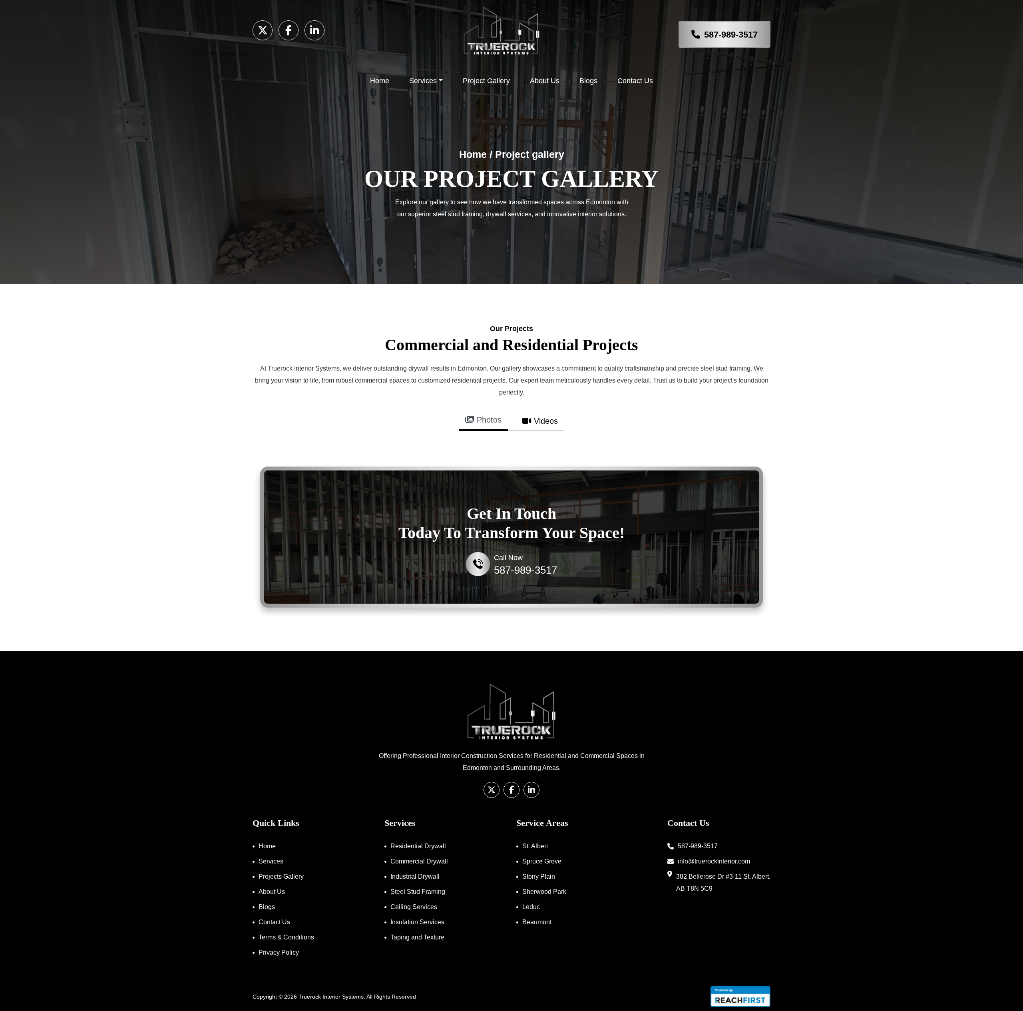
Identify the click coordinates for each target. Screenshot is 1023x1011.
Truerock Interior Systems (331, 996)
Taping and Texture (417, 937)
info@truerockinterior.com (714, 861)
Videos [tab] (544, 421)
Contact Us (635, 81)
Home (379, 81)
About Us (544, 81)
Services (423, 81)
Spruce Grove (541, 861)
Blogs (588, 81)
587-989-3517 (731, 35)
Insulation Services (417, 922)
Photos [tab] (488, 419)
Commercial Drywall (419, 861)
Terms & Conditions (286, 937)
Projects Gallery (281, 876)
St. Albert (535, 846)
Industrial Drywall (415, 876)
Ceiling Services (413, 906)
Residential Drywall (418, 846)
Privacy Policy (279, 952)
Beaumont (536, 922)
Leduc (531, 906)
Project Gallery (486, 81)
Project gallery (529, 154)
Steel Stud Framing (417, 891)
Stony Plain (538, 876)
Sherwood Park (544, 891)
